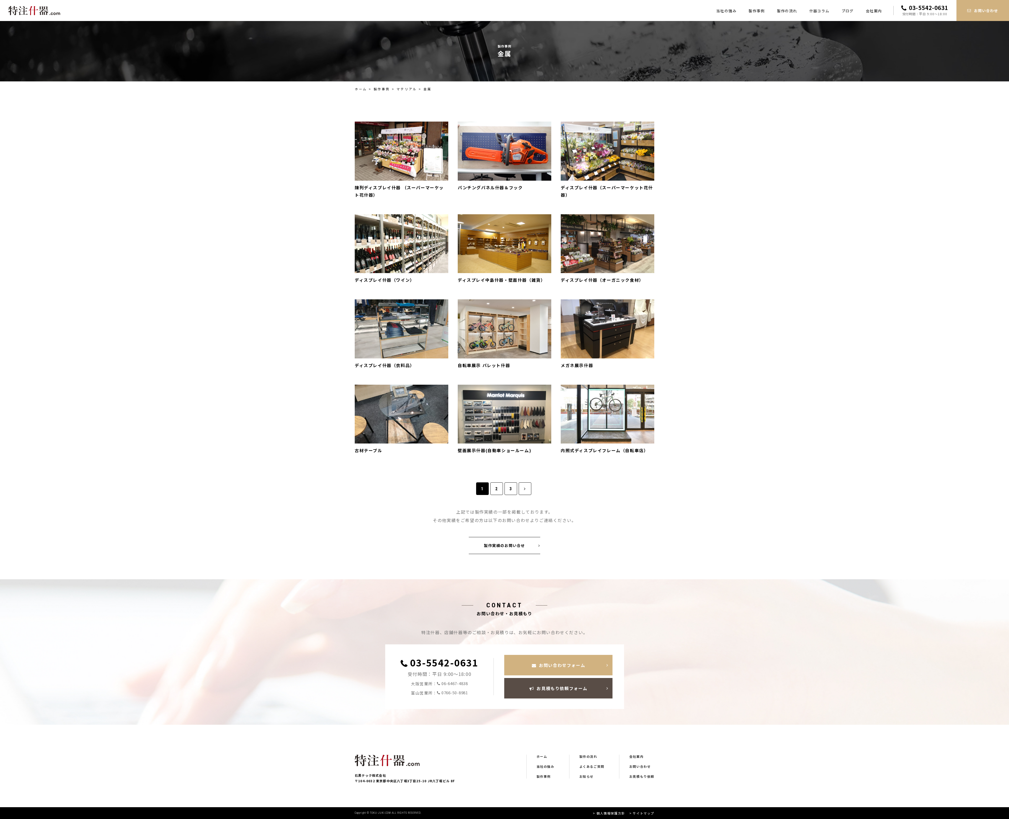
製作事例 (757, 10)
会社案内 (874, 10)
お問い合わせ (640, 766)
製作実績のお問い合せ (504, 545)
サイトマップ (643, 813)
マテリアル (407, 89)
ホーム (361, 89)
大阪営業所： (439, 683)
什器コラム (819, 10)
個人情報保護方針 (610, 813)
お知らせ (586, 776)
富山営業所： (439, 693)
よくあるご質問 (591, 766)
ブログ (848, 10)
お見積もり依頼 (641, 776)
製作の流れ (787, 10)
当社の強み (726, 10)
